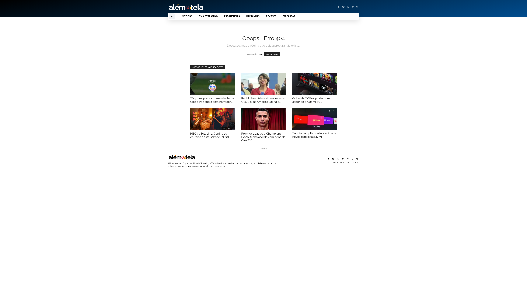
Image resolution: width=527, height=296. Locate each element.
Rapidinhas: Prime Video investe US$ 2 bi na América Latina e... (262, 100)
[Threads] (357, 7)
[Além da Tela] (214, 7)
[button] (172, 16)
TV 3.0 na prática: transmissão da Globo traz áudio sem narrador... (212, 100)
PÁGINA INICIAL (272, 54)
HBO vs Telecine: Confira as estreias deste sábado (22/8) (209, 135)
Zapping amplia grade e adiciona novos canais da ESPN (314, 135)
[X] (348, 7)
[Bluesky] (347, 159)
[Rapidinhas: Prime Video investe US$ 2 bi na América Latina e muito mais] (263, 84)
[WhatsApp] (352, 7)
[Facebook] (338, 7)
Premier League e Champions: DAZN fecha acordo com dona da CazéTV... (263, 137)
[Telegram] (343, 7)
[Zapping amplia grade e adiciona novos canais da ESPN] (314, 119)
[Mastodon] (352, 159)
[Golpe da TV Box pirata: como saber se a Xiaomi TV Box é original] (314, 84)
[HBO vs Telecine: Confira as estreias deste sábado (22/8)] (212, 119)
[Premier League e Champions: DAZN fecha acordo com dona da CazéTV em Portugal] (263, 119)
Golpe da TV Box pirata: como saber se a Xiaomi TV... (311, 100)
